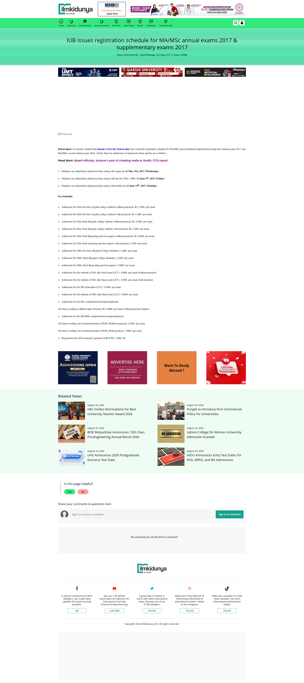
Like (77, 610)
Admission (151, 25)
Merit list (116, 25)
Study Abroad (165, 25)
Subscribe (114, 610)
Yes (70, 491)
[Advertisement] (152, 101)
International (85, 25)
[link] (112, 9)
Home (61, 25)
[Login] (242, 22)
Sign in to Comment (230, 514)
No (83, 491)
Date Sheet (129, 25)
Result (140, 25)
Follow (152, 610)
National (71, 25)
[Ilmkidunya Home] (75, 9)
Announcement (101, 25)
